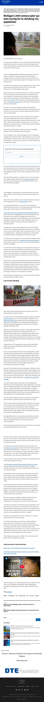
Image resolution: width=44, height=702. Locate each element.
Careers (36, 686)
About (11, 686)
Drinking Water (21, 8)
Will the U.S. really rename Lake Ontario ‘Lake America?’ (22, 626)
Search (5, 617)
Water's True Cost (11, 12)
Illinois (18, 10)
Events (15, 686)
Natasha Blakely (10, 25)
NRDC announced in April (10, 320)
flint (17, 595)
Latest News (34, 10)
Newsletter (28, 686)
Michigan (6, 11)
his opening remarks (28, 179)
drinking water (11, 595)
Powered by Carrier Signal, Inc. (22, 699)
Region (30, 11)
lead (27, 595)
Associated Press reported (11, 448)
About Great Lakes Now (9, 8)
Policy (18, 11)
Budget (15, 8)
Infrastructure (28, 10)
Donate (32, 686)
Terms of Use (13, 696)
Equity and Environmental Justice (11, 9)
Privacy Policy (18, 696)
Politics (22, 11)
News (16, 11)
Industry (22, 10)
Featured (21, 9)
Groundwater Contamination (10, 10)
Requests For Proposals (37, 696)
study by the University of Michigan (29, 240)
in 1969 (12, 100)
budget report (24, 201)
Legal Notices (31, 696)
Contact (7, 686)
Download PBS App (20, 686)
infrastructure (22, 595)
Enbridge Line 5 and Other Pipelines (32, 8)
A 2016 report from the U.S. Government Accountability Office (20, 212)
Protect (26, 11)
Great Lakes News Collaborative (32, 9)
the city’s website (8, 318)
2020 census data (14, 102)
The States (34, 11)
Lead (39, 10)
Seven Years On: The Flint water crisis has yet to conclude (19, 548)
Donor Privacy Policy (25, 696)
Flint (24, 9)
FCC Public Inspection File (6, 696)
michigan (36, 595)
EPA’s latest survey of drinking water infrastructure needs (21, 464)
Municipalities (11, 11)
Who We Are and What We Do (21, 12)
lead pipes (32, 595)
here (18, 68)
